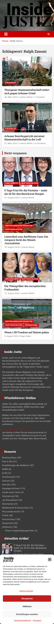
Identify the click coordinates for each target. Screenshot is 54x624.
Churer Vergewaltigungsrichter (19, 530)
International (31, 325)
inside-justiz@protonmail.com (16, 429)
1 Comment (39, 97)
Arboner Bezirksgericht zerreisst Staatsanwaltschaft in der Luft (24, 137)
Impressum (37, 620)
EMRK (5, 469)
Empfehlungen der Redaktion (18, 226)
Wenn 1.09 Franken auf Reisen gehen (26, 332)
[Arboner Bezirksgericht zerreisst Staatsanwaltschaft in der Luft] (27, 117)
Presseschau (8, 519)
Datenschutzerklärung (22, 620)
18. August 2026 (11, 247)
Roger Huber (25, 336)
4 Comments (40, 143)
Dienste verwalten (26, 591)
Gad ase (6, 480)
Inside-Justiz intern (11, 492)
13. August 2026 (11, 293)
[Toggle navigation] (6, 34)
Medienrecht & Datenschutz (15, 507)
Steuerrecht (7, 523)
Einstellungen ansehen (27, 614)
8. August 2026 (11, 336)
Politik (5, 515)
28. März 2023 (10, 97)
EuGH (5, 473)
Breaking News (12, 279)
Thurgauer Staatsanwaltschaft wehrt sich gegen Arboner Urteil (26, 91)
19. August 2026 (11, 197)
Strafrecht (10, 83)
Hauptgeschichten (29, 183)
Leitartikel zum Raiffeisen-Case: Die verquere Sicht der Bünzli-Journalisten (26, 240)
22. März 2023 (10, 143)
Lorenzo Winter (26, 97)
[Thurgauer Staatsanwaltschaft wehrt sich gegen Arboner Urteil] (27, 71)
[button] (49, 559)
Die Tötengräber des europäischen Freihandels (25, 287)
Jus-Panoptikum (10, 500)
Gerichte (6, 484)
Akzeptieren (27, 598)
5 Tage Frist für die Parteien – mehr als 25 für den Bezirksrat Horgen (25, 192)
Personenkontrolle (11, 511)
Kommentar (7, 504)
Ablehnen (27, 606)
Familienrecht (12, 183)
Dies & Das (7, 461)
